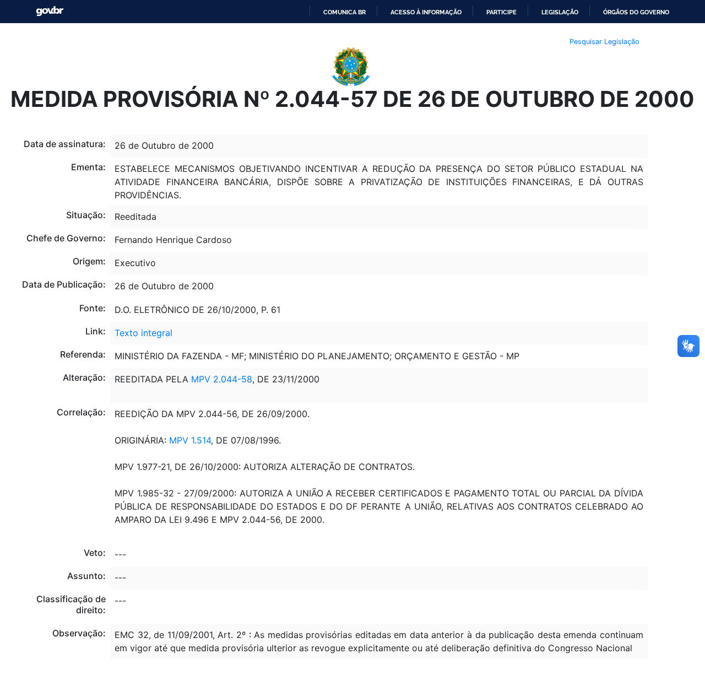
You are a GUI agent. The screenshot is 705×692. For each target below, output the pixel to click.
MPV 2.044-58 (221, 379)
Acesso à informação (426, 12)
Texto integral (143, 332)
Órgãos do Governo (636, 12)
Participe (501, 12)
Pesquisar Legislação (604, 41)
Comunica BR (344, 12)
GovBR (49, 11)
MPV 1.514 (190, 440)
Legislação (559, 12)
